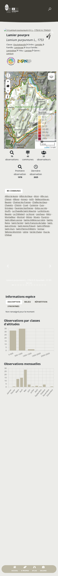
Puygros (45, 217)
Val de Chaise (36, 231)
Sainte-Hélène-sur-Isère (34, 220)
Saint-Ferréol (17, 223)
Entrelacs (9, 208)
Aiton (36, 196)
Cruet (25, 205)
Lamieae (28, 50)
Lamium (9, 53)
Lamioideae (11, 50)
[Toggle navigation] (49, 8)
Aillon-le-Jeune (11, 196)
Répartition (41, 302)
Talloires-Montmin (13, 231)
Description (14, 302)
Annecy (24, 199)
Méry (48, 214)
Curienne (34, 205)
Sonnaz (40, 228)
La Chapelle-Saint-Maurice (24, 211)
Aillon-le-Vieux (25, 196)
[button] (8, 86)
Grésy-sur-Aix (41, 208)
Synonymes (13, 306)
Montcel (21, 217)
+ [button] (8, 81)
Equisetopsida (19, 44)
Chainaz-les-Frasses (22, 202)
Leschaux (40, 214)
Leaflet (46, 147)
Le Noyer (30, 214)
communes (14, 191)
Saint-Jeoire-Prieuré (26, 225)
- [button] (8, 90)
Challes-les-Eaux (39, 202)
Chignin (18, 205)
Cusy (42, 205)
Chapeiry (9, 205)
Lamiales (39, 44)
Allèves (16, 199)
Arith (31, 199)
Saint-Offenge (43, 225)
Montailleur (10, 217)
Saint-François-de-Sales (35, 223)
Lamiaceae (18, 47)
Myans (37, 217)
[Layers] (51, 76)
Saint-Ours (10, 228)
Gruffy (8, 211)
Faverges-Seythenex (24, 208)
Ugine (25, 231)
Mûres (29, 217)
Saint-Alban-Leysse (13, 220)
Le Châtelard (19, 214)
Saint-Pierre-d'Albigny (26, 228)
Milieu (27, 302)
